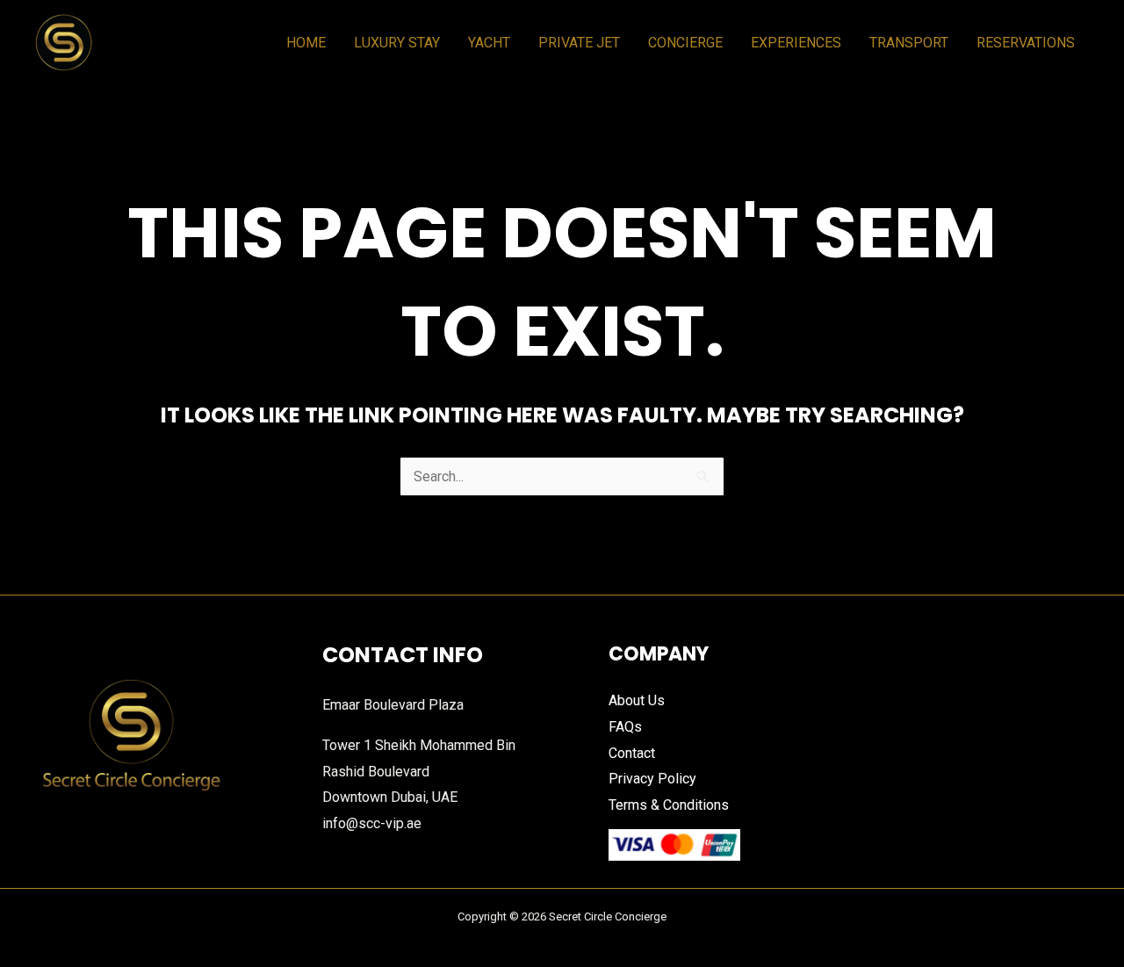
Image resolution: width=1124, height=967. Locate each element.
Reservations (1025, 42)
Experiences (796, 42)
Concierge (685, 42)
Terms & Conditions (669, 805)
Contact (632, 753)
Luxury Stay (397, 42)
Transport (908, 42)
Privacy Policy (652, 778)
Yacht (489, 42)
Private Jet (579, 42)
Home (306, 42)
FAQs (625, 726)
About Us (637, 700)
